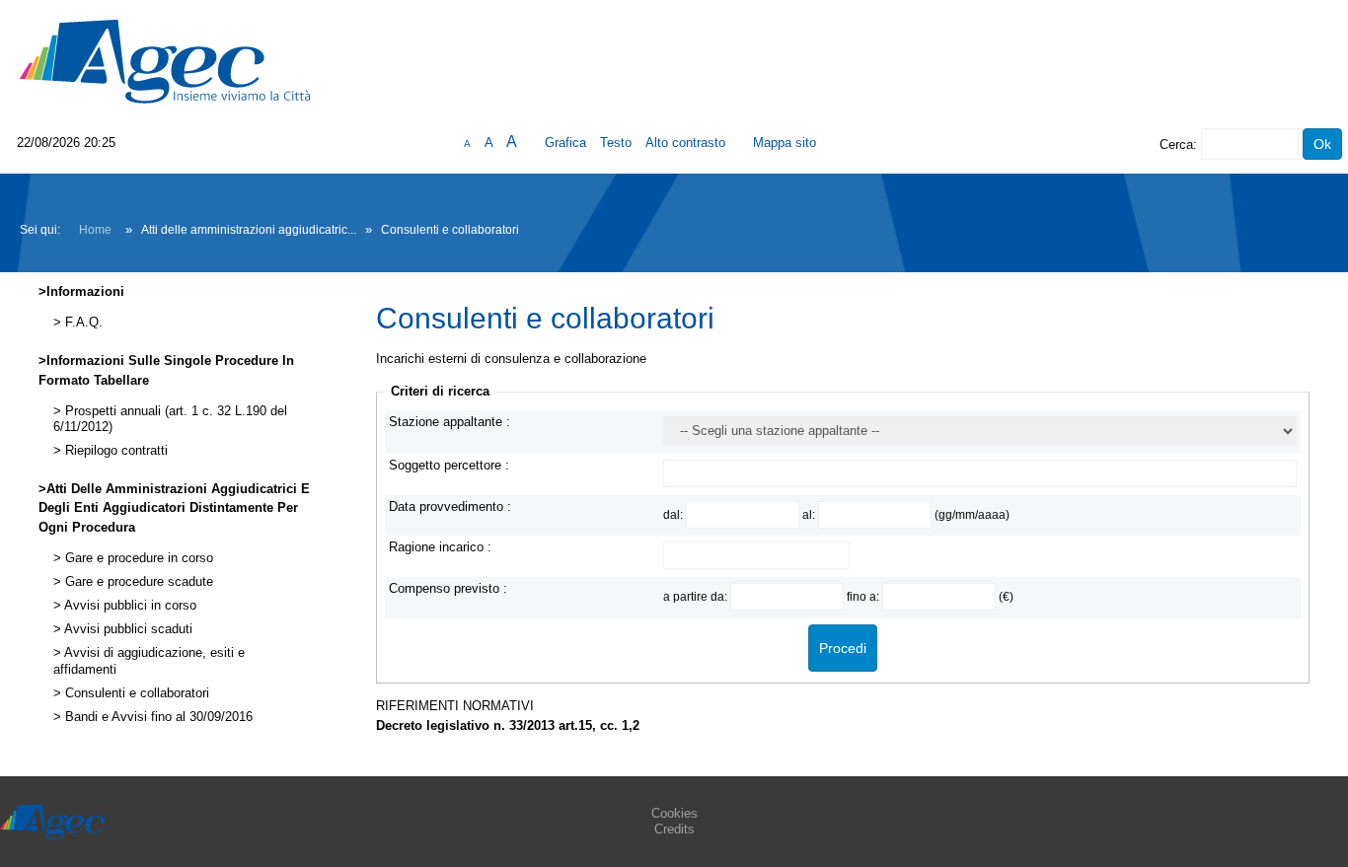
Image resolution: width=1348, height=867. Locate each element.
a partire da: (696, 596)
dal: (674, 514)
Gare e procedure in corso (137, 558)
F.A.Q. (82, 322)
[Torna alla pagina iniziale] (165, 60)
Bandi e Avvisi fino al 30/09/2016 (157, 717)
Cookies (674, 813)
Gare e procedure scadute (137, 582)
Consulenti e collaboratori (135, 693)
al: (810, 514)
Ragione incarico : (440, 547)
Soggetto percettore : (449, 465)
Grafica (565, 142)
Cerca (1176, 144)
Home (95, 230)
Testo (616, 142)
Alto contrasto (685, 142)
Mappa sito (784, 142)
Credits (674, 829)
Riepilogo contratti (114, 451)
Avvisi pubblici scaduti (126, 629)
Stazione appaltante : (449, 421)
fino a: (864, 596)
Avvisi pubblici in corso (128, 606)
